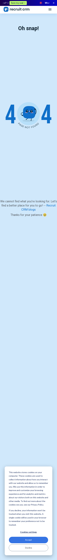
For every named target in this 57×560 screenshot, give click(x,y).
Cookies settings (28, 532)
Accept (28, 540)
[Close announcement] (53, 3)
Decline (28, 547)
